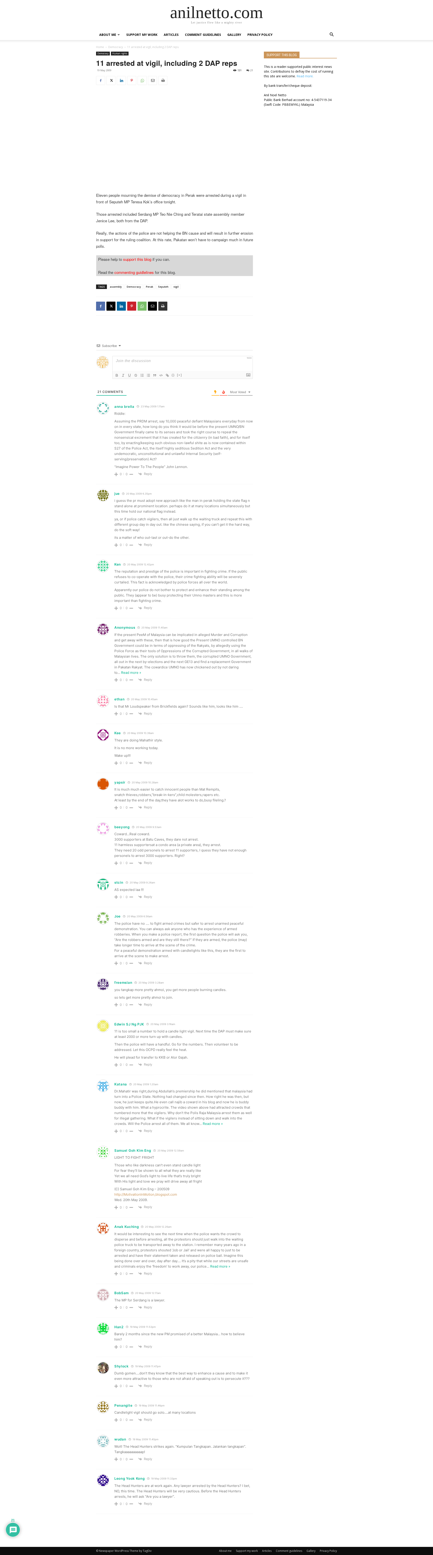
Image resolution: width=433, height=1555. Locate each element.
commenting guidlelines (134, 272)
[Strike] (136, 375)
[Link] (167, 375)
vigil (176, 286)
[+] (179, 375)
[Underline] (129, 375)
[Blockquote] (155, 375)
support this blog (137, 259)
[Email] (152, 80)
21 (251, 70)
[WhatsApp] (142, 80)
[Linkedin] (121, 80)
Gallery (234, 34)
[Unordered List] (148, 375)
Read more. (305, 76)
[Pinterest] (131, 80)
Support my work (141, 34)
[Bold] (117, 375)
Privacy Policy (259, 34)
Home (100, 47)
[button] (331, 35)
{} (173, 375)
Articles (171, 34)
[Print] (162, 80)
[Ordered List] (142, 375)
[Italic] (123, 375)
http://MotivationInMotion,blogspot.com (145, 1194)
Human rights (119, 53)
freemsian (123, 982)
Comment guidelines (203, 34)
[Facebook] (100, 80)
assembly (116, 286)
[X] (110, 80)
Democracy (115, 47)
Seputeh (163, 286)
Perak (149, 286)
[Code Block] (161, 375)
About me (107, 34)
